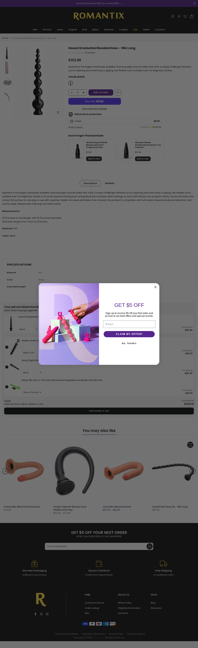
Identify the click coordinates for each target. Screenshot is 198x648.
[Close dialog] (155, 287)
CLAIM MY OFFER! (129, 334)
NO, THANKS (129, 343)
